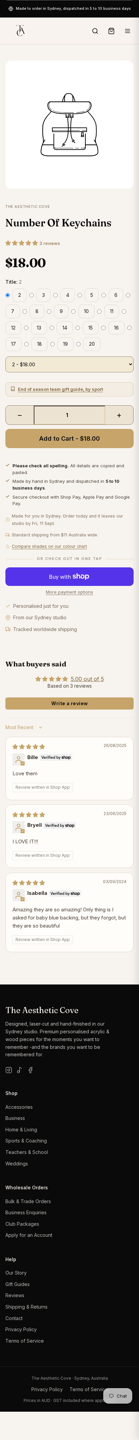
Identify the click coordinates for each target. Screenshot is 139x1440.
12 (13, 328)
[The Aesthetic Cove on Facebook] (30, 1070)
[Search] (95, 31)
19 (65, 344)
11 (111, 311)
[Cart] (111, 31)
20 (92, 344)
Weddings (16, 1163)
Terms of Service (24, 1341)
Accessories (19, 1107)
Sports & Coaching (26, 1141)
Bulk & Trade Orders (28, 1201)
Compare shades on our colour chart (49, 546)
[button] (22, 243)
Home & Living (21, 1129)
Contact (14, 1318)
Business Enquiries (26, 1212)
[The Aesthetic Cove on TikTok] (19, 1070)
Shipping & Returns (26, 1307)
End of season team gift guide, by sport (60, 389)
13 (39, 328)
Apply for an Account (28, 1235)
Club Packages (22, 1224)
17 (13, 344)
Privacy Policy (21, 1329)
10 (86, 311)
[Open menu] (127, 31)
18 (39, 344)
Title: (13, 282)
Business (15, 1118)
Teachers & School (26, 1152)
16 (116, 328)
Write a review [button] (69, 703)
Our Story (16, 1273)
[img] (28, 746)
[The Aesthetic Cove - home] (20, 31)
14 (64, 328)
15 (90, 328)
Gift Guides (17, 1284)
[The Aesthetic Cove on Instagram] (8, 1070)
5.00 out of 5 (87, 679)
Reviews (14, 1295)
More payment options (69, 592)
